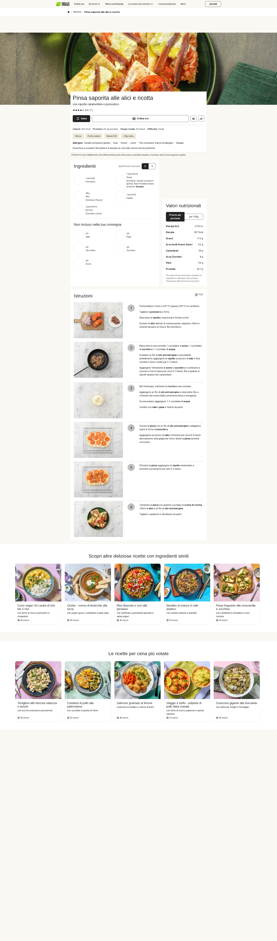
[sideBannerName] (184, 178)
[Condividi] (201, 119)
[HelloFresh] (62, 4)
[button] (115, 166)
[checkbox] (74, 110)
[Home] (68, 12)
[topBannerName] (138, 24)
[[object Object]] (193, 119)
